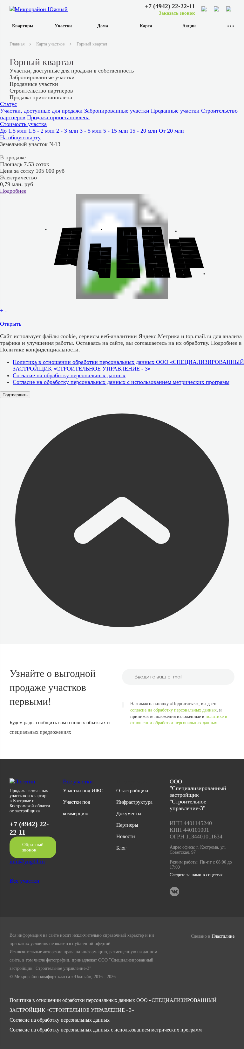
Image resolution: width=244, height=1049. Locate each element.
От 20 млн (171, 131)
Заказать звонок (177, 13)
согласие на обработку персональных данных (173, 710)
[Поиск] (204, 9)
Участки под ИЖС (83, 790)
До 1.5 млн (13, 131)
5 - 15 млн (115, 131)
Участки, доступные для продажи (41, 111)
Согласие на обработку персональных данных (69, 375)
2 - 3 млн (67, 131)
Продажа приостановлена (58, 117)
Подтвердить (15, 395)
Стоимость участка (23, 124)
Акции (189, 26)
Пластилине (223, 936)
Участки (63, 26)
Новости (125, 836)
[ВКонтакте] (229, 9)
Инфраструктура (134, 802)
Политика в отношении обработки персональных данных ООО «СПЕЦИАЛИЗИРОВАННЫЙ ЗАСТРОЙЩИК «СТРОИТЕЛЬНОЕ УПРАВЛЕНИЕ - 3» (128, 365)
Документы (128, 813)
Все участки (24, 881)
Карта (146, 26)
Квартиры (22, 26)
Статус (8, 104)
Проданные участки (175, 111)
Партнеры (127, 825)
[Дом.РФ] (216, 9)
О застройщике (132, 790)
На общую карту (20, 137)
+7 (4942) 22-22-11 (170, 6)
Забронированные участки (116, 111)
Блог (121, 848)
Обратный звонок (33, 847)
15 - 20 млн (143, 131)
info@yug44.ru (27, 861)
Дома (102, 26)
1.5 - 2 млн (41, 131)
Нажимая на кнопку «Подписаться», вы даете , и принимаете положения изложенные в (178, 713)
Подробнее (13, 191)
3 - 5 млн (91, 131)
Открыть (10, 324)
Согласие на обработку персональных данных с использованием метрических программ (121, 382)
